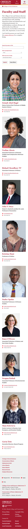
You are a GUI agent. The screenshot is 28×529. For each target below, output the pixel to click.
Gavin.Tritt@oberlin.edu (9, 446)
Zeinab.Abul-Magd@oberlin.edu (11, 109)
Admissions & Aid (7, 463)
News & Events (6, 469)
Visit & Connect (16, 477)
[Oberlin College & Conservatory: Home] (6, 2)
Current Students (6, 521)
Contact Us (5, 518)
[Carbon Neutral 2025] (14, 506)
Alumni (17, 521)
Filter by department (7, 50)
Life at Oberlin (6, 465)
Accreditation (6, 514)
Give (5, 481)
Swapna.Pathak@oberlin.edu (10, 385)
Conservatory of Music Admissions (11, 492)
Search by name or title (7, 45)
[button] (16, 2)
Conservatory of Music (8, 461)
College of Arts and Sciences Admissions (13, 485)
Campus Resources (7, 471)
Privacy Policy (6, 512)
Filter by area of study (7, 55)
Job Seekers (18, 526)
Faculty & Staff (6, 523)
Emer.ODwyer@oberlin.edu (10, 345)
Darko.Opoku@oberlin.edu (10, 306)
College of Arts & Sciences (10, 6)
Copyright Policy (19, 512)
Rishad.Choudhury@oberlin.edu (11, 173)
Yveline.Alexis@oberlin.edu (10, 159)
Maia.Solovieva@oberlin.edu (10, 432)
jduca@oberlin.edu (8, 213)
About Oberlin (6, 467)
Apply (24, 477)
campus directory (9, 35)
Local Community (6, 526)
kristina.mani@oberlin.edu (10, 259)
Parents (17, 523)
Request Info (7, 477)
